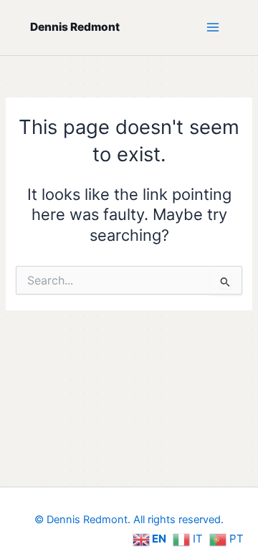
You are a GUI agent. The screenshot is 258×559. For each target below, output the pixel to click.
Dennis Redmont (75, 27)
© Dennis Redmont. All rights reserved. (129, 519)
